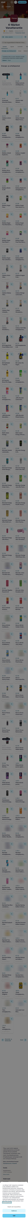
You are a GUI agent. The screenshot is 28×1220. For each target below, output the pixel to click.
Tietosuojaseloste (6, 1202)
